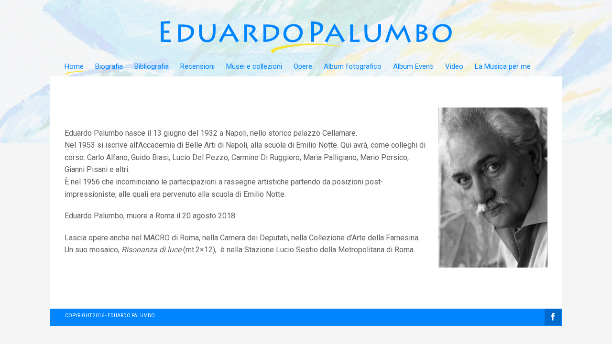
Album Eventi (413, 66)
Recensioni (197, 66)
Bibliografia (151, 66)
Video (454, 66)
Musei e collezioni (254, 66)
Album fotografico (353, 66)
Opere (303, 66)
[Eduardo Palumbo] (307, 19)
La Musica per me (503, 66)
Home (74, 66)
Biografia (109, 66)
